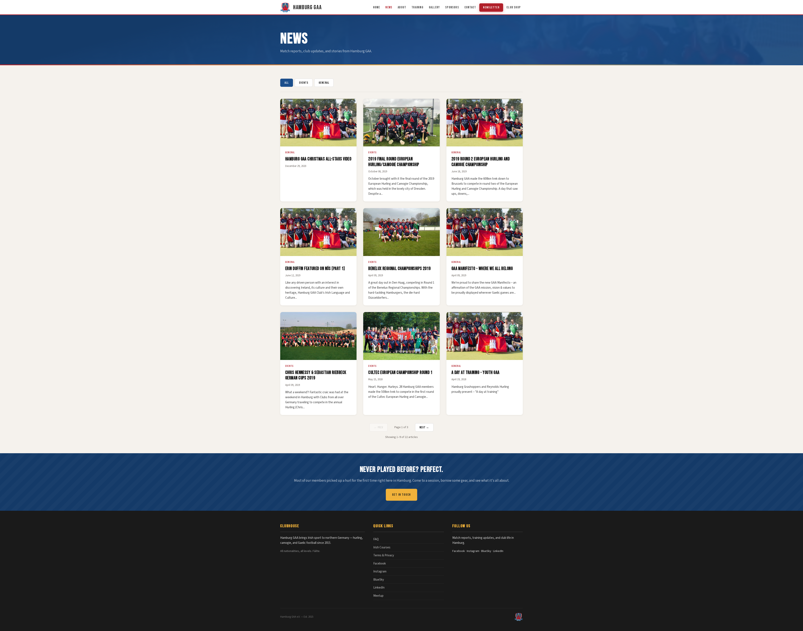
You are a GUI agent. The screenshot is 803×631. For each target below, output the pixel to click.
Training (417, 7)
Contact (470, 7)
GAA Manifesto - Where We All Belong (482, 268)
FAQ (376, 539)
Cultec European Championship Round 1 (400, 372)
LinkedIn (379, 587)
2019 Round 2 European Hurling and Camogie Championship (480, 161)
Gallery (434, 7)
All (287, 82)
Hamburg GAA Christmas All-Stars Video (318, 159)
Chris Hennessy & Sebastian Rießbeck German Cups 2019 (315, 375)
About (402, 7)
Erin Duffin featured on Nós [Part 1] (315, 268)
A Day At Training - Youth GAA (475, 372)
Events (303, 82)
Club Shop (513, 7)
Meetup (378, 596)
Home (376, 7)
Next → (424, 427)
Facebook (379, 563)
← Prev (378, 427)
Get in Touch (401, 495)
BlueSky (378, 579)
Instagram (379, 571)
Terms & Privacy (383, 555)
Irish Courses (381, 547)
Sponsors (452, 7)
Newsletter (491, 7)
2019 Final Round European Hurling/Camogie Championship (393, 161)
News (388, 7)
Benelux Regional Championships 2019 (399, 268)
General (324, 82)
